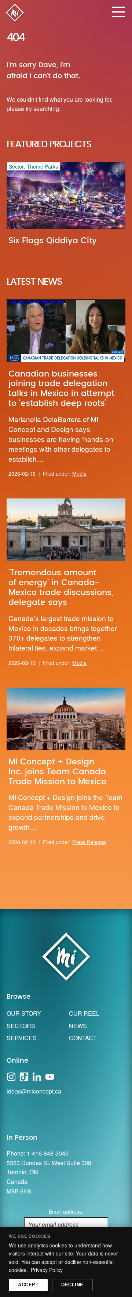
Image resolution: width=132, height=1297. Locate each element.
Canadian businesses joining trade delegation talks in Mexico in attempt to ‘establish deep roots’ (61, 389)
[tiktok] (24, 1075)
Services (22, 1038)
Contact (83, 1038)
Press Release (89, 842)
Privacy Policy (47, 1269)
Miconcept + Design (15, 15)
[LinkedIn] (36, 1075)
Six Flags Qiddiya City (52, 241)
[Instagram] (11, 1075)
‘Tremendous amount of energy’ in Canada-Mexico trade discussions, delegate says (60, 587)
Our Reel (84, 1013)
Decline (72, 1284)
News (78, 1026)
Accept (28, 1284)
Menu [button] (118, 12)
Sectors (21, 1026)
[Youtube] (49, 1075)
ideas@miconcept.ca (34, 1091)
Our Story (24, 1013)
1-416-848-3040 (48, 1153)
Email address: (66, 1211)
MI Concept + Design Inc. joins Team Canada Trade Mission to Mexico (57, 772)
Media (79, 473)
